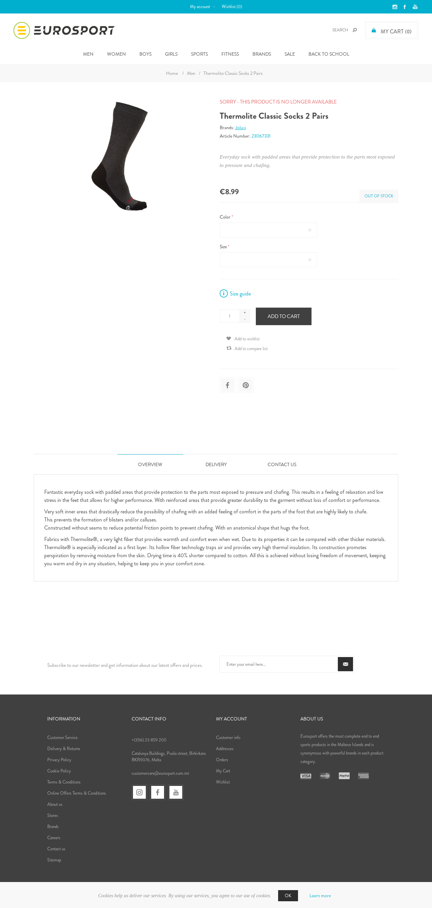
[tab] (150, 464)
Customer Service (62, 737)
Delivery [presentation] (216, 464)
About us (54, 804)
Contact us (56, 849)
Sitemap (54, 860)
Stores (52, 815)
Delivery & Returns (63, 748)
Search (354, 30)
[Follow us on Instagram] (139, 792)
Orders (222, 760)
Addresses (225, 748)
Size (224, 246)
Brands (261, 54)
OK (288, 895)
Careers (53, 837)
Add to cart (284, 316)
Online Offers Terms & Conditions (76, 793)
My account (200, 6)
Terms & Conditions (64, 782)
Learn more (320, 895)
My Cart (223, 771)
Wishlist (223, 782)
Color (226, 217)
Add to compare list (251, 348)
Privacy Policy (59, 760)
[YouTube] (175, 792)
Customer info (228, 737)
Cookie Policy (59, 771)
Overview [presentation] (150, 464)
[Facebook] (157, 792)
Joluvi (240, 127)
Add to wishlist (247, 339)
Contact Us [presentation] (282, 464)
